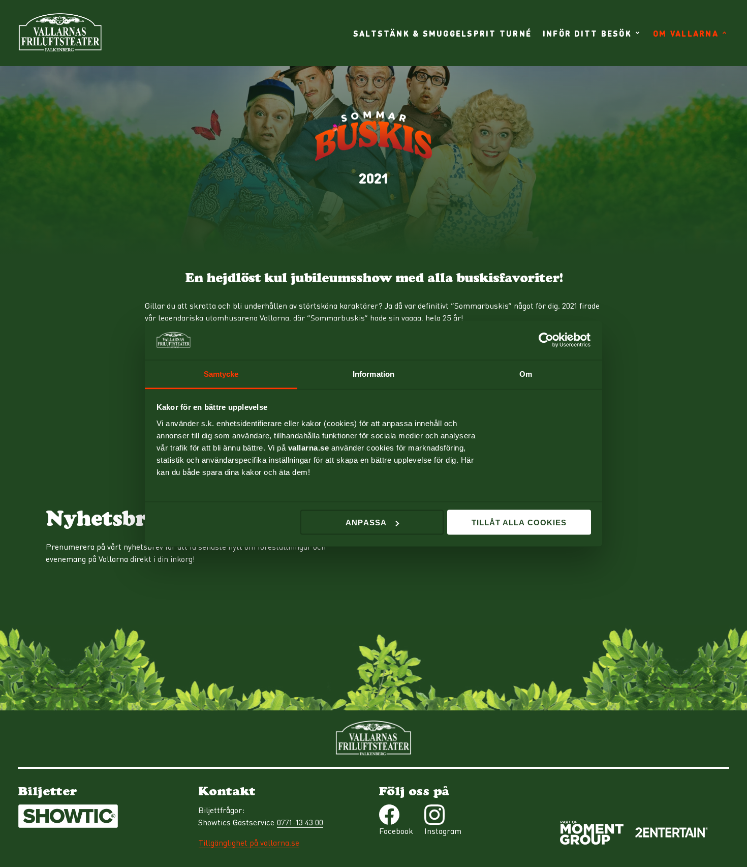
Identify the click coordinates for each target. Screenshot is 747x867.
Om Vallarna (686, 33)
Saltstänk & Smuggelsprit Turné (442, 33)
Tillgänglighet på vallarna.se (249, 843)
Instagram (442, 831)
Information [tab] (373, 373)
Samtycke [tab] (221, 373)
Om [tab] (525, 373)
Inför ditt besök (587, 33)
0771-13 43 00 (300, 822)
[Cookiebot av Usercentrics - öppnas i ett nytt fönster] (546, 340)
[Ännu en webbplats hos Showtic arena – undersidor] (60, 33)
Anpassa (366, 522)
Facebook (396, 831)
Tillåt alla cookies (519, 522)
